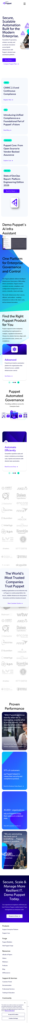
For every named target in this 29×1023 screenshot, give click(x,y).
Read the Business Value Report (13, 786)
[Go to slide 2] (13, 382)
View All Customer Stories (11, 826)
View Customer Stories (14, 603)
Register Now (8, 100)
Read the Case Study (10, 865)
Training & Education (8, 992)
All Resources (6, 973)
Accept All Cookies (13, 1014)
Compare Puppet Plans (10, 64)
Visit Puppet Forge (7, 945)
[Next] (18, 382)
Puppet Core (6, 933)
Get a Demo (8, 60)
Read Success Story (10, 467)
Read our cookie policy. (9, 1010)
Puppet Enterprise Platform (10, 929)
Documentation (6, 985)
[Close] (24, 1002)
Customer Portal (7, 982)
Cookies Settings (13, 1018)
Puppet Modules (7, 942)
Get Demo (8, 376)
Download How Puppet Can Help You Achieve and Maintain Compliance (15, 745)
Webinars (5, 962)
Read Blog (7, 130)
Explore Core (8, 160)
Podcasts (5, 965)
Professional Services (8, 989)
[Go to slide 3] (15, 382)
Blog (3, 969)
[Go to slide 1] (12, 382)
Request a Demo (14, 916)
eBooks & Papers (7, 954)
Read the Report (11, 191)
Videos (4, 958)
